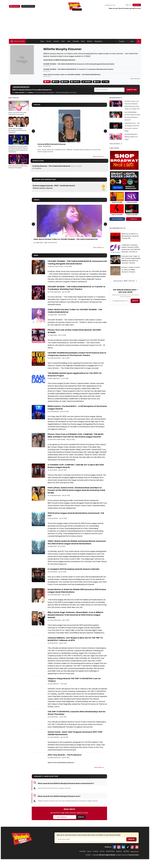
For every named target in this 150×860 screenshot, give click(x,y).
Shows (49, 41)
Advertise (82, 851)
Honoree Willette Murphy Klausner (52, 145)
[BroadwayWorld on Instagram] (119, 847)
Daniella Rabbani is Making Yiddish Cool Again (131, 136)
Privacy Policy (133, 855)
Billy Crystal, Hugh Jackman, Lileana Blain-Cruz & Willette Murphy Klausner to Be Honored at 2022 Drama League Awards (75, 615)
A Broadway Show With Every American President (18, 162)
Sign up (135, 301)
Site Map (126, 851)
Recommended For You (117, 228)
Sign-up (128, 5)
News (42, 41)
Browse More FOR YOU (124, 281)
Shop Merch (15, 6)
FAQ (106, 82)
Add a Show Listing (28, 6)
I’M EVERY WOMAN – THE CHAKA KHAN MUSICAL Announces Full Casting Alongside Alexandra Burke (78, 64)
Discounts (134, 219)
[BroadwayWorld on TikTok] (128, 847)
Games (89, 41)
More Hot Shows (117, 219)
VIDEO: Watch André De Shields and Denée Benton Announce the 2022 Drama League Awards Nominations (77, 542)
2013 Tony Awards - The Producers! (65, 755)
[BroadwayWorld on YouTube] (137, 847)
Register (122, 41)
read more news (135, 78)
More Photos (97, 157)
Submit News (110, 851)
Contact (95, 851)
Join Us (102, 851)
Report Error (135, 852)
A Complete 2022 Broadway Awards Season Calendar (73, 569)
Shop (83, 41)
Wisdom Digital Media (107, 855)
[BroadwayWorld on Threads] (132, 847)
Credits (76, 82)
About (89, 851)
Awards (88, 82)
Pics (56, 82)
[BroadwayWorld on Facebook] (114, 847)
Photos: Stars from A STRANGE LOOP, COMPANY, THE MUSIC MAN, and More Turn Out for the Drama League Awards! (69, 151)
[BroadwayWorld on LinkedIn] (123, 847)
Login (132, 41)
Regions (119, 851)
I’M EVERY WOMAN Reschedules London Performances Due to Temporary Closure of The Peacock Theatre (77, 354)
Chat (63, 41)
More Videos (97, 247)
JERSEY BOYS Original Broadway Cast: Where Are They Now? (17, 125)
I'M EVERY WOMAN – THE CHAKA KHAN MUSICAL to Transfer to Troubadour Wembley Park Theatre (78, 69)
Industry (56, 41)
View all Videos (114, 144)
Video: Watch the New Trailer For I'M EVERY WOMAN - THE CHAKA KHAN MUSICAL (72, 75)
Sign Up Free (132, 90)
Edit (97, 82)
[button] (138, 41)
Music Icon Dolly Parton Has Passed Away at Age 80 (17, 108)
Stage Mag (98, 41)
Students (76, 41)
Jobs (68, 41)
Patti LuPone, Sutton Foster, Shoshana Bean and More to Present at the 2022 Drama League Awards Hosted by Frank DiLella (76, 490)
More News (98, 767)
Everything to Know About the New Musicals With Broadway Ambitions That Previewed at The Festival (18, 144)
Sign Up (81, 817)
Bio (48, 82)
